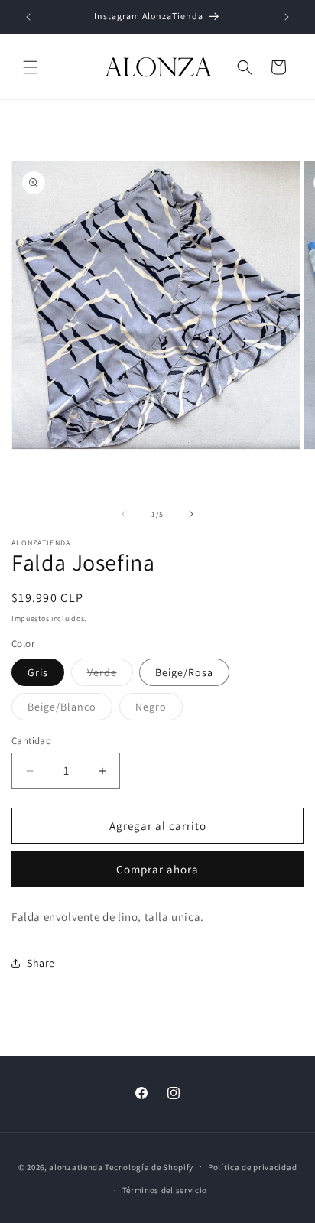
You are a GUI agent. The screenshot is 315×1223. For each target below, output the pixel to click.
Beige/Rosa (184, 672)
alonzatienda (75, 1166)
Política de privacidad (252, 1167)
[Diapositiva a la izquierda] (124, 514)
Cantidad (31, 740)
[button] (30, 67)
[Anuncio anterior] (28, 17)
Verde (110, 675)
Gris (38, 672)
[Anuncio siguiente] (287, 17)
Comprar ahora (157, 869)
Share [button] (41, 963)
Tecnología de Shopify (149, 1166)
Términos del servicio (165, 1190)
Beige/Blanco (70, 709)
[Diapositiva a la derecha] (191, 514)
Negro (159, 709)
